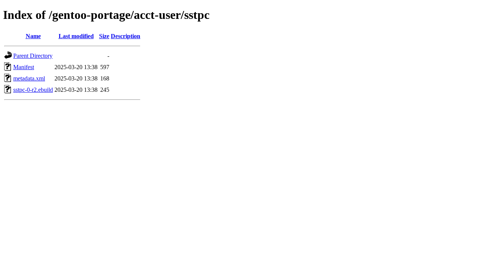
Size (104, 36)
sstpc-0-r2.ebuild (33, 90)
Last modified (76, 36)
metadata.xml (29, 78)
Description (125, 36)
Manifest (23, 67)
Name (33, 36)
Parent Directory (33, 56)
